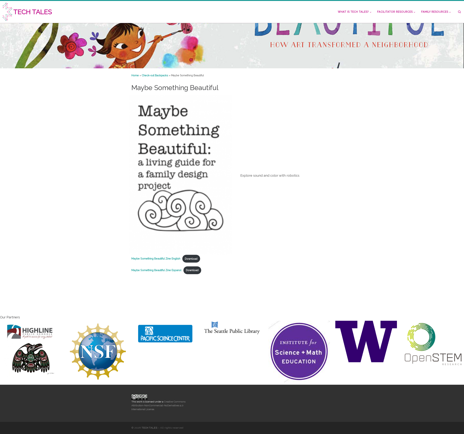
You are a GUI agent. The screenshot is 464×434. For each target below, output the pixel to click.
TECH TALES (149, 427)
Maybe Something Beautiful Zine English (155, 258)
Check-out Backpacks (155, 75)
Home (135, 75)
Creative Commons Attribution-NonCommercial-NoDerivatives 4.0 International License (158, 405)
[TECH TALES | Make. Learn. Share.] (7, 11)
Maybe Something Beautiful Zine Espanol (156, 270)
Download (191, 258)
